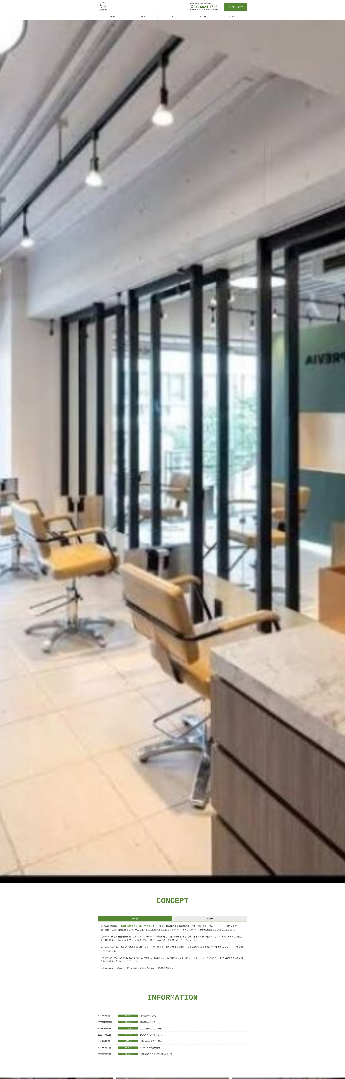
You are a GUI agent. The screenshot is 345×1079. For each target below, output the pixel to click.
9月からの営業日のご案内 (151, 1041)
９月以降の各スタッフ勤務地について (156, 1054)
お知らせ (128, 1016)
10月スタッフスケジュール (151, 1035)
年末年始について (147, 1022)
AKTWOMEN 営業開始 (150, 1047)
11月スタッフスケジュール (151, 1028)
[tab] (135, 918)
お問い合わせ (237, 6)
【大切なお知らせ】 (148, 1016)
